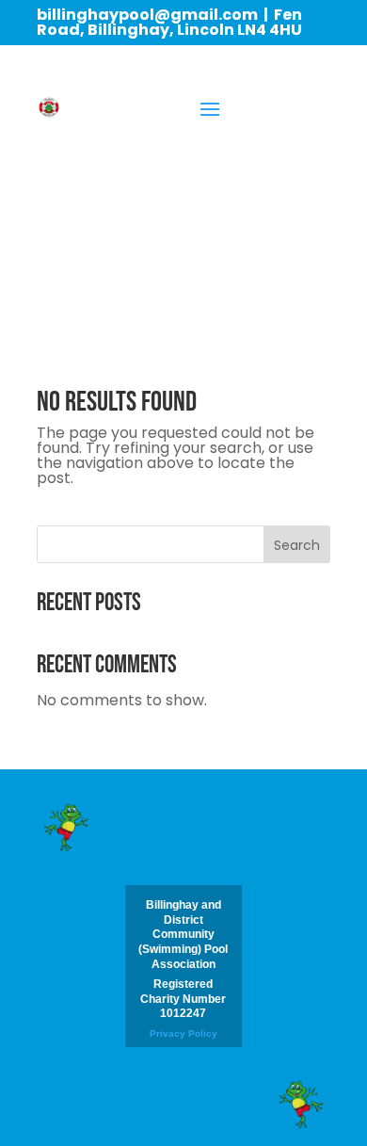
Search (297, 545)
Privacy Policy (183, 1033)
